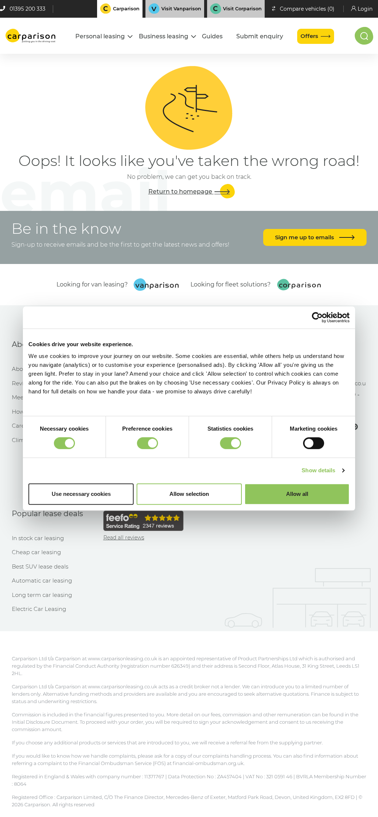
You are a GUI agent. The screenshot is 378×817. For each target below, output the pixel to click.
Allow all (297, 494)
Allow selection (189, 494)
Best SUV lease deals (40, 566)
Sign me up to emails (305, 237)
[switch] (147, 443)
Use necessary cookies (81, 494)
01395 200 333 (27, 9)
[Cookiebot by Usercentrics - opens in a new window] (317, 317)
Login (365, 9)
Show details (318, 470)
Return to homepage (181, 191)
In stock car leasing (38, 538)
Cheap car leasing (36, 552)
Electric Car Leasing (39, 608)
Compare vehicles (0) (307, 9)
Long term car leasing (42, 594)
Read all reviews (123, 537)
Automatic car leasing (42, 580)
